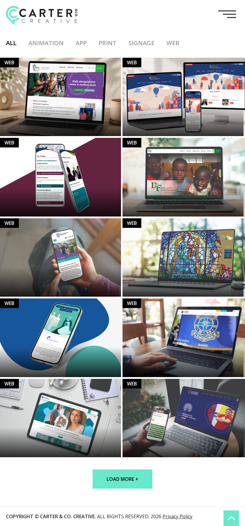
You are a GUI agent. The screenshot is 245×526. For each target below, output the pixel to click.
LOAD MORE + (122, 479)
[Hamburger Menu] (229, 15)
